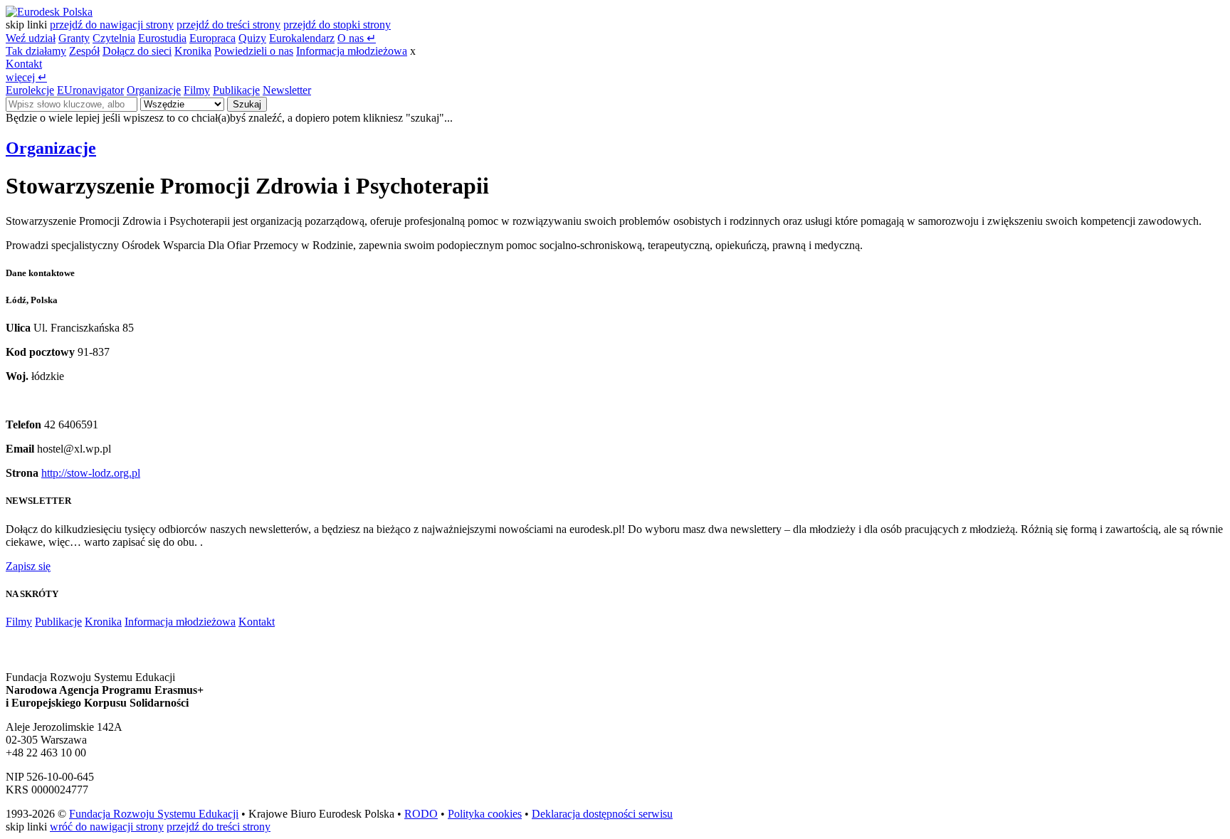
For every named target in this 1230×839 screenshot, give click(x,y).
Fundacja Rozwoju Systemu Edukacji (153, 814)
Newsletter (287, 90)
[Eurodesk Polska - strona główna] (49, 12)
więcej (26, 77)
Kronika (192, 51)
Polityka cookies (485, 814)
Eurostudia (162, 38)
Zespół (84, 51)
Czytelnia (114, 38)
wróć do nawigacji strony (107, 826)
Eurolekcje (30, 90)
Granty (74, 38)
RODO (421, 814)
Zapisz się (28, 566)
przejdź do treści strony (228, 25)
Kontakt (24, 64)
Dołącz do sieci (137, 51)
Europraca (212, 38)
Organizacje (154, 90)
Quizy (252, 38)
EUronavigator (90, 90)
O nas (356, 38)
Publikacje (236, 90)
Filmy (197, 90)
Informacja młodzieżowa (351, 51)
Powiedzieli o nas (253, 51)
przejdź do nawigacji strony (112, 25)
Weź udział (31, 38)
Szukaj (247, 104)
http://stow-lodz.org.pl (90, 473)
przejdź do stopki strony (337, 25)
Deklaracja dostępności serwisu (602, 814)
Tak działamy (36, 51)
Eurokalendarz (302, 38)
